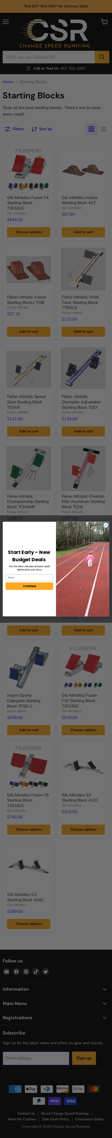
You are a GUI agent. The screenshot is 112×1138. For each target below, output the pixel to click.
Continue (29, 586)
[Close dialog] (105, 525)
